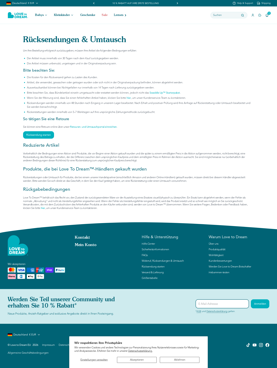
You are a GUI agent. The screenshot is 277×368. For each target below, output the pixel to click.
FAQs (145, 255)
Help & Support (245, 3)
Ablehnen (179, 360)
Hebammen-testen (219, 272)
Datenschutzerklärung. (140, 351)
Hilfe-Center (148, 244)
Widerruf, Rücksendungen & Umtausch (163, 261)
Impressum (48, 345)
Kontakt (82, 238)
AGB (199, 311)
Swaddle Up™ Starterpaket (165, 93)
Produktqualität (217, 249)
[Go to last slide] (94, 3)
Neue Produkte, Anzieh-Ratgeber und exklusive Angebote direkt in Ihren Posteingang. (61, 313)
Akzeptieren (137, 360)
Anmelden (260, 304)
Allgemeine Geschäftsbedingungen (28, 353)
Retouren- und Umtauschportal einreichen (93, 127)
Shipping (266, 3)
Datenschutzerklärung (216, 311)
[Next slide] (177, 3)
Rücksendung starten (38, 135)
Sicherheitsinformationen (155, 249)
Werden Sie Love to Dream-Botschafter (230, 267)
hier (129, 98)
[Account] (252, 15)
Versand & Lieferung (153, 272)
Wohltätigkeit (216, 255)
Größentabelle (149, 278)
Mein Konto (85, 245)
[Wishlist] (259, 15)
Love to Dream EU (20, 345)
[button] (41, 15)
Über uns (213, 244)
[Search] (242, 15)
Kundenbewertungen (220, 261)
